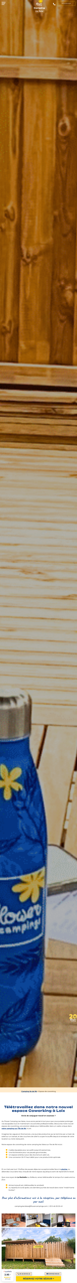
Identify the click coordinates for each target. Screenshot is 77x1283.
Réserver (66, 3)
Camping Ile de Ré (29, 1091)
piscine (64, 1169)
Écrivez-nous (53, 1274)
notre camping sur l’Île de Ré (14, 1128)
